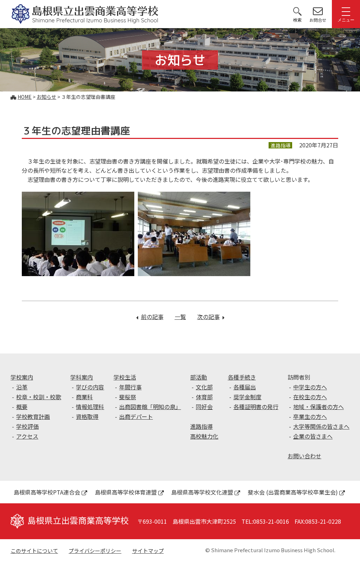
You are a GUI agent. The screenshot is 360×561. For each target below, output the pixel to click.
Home (25, 96)
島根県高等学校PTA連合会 (47, 492)
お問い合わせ (304, 456)
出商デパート (136, 416)
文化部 (204, 387)
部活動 (198, 377)
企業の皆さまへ (313, 436)
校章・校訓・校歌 (38, 397)
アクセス (27, 436)
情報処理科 (90, 406)
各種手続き (242, 377)
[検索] (297, 11)
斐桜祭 (127, 397)
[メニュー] (345, 11)
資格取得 (87, 416)
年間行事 (130, 387)
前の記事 (152, 316)
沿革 (21, 387)
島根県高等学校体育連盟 (126, 492)
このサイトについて (34, 550)
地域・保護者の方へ (318, 406)
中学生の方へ (310, 387)
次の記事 (210, 316)
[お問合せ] (317, 11)
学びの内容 (90, 387)
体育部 (204, 397)
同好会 (204, 406)
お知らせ (46, 96)
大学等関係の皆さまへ (321, 426)
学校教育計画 (33, 416)
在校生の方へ (310, 397)
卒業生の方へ (310, 416)
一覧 (180, 316)
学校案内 (22, 377)
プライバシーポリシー (95, 550)
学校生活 (125, 377)
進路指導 (201, 426)
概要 (21, 406)
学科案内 (81, 377)
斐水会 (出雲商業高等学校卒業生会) (293, 492)
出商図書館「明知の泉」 (150, 406)
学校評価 (27, 426)
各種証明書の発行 (255, 406)
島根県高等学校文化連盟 (202, 492)
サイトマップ (148, 550)
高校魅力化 (204, 436)
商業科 (84, 397)
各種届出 (244, 387)
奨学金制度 (247, 397)
